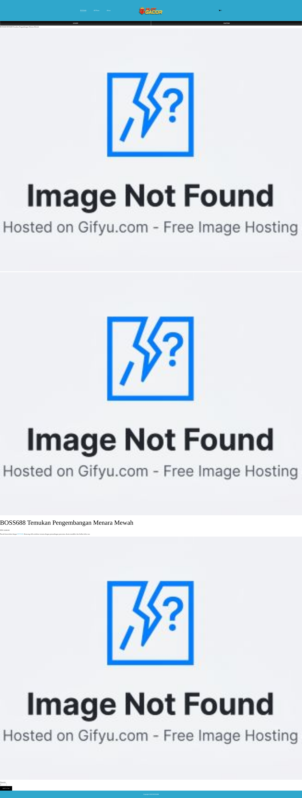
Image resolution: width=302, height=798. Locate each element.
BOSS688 (3, 27)
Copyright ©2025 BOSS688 (151, 794)
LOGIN (75, 23)
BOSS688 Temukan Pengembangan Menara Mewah (23, 27)
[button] (6, 788)
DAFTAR (227, 23)
